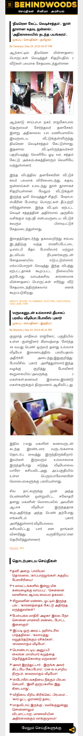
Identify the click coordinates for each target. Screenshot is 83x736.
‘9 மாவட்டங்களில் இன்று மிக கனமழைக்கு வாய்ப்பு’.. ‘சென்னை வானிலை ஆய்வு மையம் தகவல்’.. (38, 590)
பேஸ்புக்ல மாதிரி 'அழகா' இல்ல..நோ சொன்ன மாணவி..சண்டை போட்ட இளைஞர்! (40, 620)
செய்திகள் (26, 12)
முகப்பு (16, 39)
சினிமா (42, 12)
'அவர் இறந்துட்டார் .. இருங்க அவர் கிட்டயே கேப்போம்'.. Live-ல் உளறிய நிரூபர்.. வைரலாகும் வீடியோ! (39, 669)
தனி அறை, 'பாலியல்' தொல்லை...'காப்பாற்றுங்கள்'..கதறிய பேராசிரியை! (40, 575)
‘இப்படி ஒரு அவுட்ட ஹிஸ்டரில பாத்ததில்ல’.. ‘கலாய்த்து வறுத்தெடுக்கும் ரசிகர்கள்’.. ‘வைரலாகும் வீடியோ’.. (35, 637)
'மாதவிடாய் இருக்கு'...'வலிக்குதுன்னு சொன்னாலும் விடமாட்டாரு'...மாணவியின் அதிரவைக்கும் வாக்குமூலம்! (40, 712)
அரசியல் (58, 12)
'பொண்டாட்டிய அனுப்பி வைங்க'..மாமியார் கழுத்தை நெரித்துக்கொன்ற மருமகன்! (34, 654)
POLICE (14, 548)
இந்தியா (46, 323)
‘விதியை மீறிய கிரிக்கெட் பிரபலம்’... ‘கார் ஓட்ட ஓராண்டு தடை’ (39, 697)
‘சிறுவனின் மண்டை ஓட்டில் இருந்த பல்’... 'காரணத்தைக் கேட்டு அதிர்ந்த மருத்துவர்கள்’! (40, 605)
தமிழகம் (45, 39)
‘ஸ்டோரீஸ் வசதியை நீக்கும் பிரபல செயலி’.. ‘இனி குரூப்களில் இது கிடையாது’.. (39, 684)
